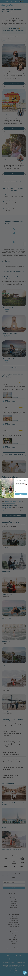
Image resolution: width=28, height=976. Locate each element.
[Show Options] (26, 489)
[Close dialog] (27, 479)
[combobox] (20, 489)
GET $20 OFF (21, 494)
